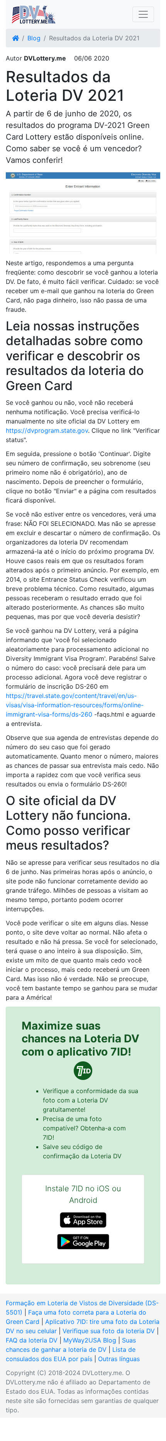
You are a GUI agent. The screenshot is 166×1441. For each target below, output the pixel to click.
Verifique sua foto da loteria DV (109, 1331)
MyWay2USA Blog (89, 1340)
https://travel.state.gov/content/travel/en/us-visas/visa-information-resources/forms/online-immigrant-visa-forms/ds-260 (75, 705)
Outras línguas (119, 1359)
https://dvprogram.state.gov (47, 430)
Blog (34, 38)
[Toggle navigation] (143, 14)
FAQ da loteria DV (32, 1340)
